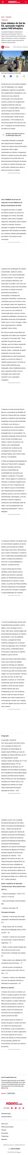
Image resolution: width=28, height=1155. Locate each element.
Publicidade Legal (5, 1113)
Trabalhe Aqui (4, 1136)
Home (2, 17)
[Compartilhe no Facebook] (11, 76)
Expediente (4, 1139)
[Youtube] (15, 1108)
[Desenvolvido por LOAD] (18, 1152)
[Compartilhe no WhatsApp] (17, 76)
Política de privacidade (7, 1126)
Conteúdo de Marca (6, 1116)
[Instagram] (19, 1108)
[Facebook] (11, 1108)
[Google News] (23, 1108)
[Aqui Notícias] (14, 2)
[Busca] (26, 2)
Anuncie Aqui (4, 1133)
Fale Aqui (3, 1130)
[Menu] (3, 2)
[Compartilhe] (24, 76)
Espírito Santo (11, 1093)
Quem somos (4, 1123)
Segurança (8, 17)
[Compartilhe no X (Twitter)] (4, 76)
